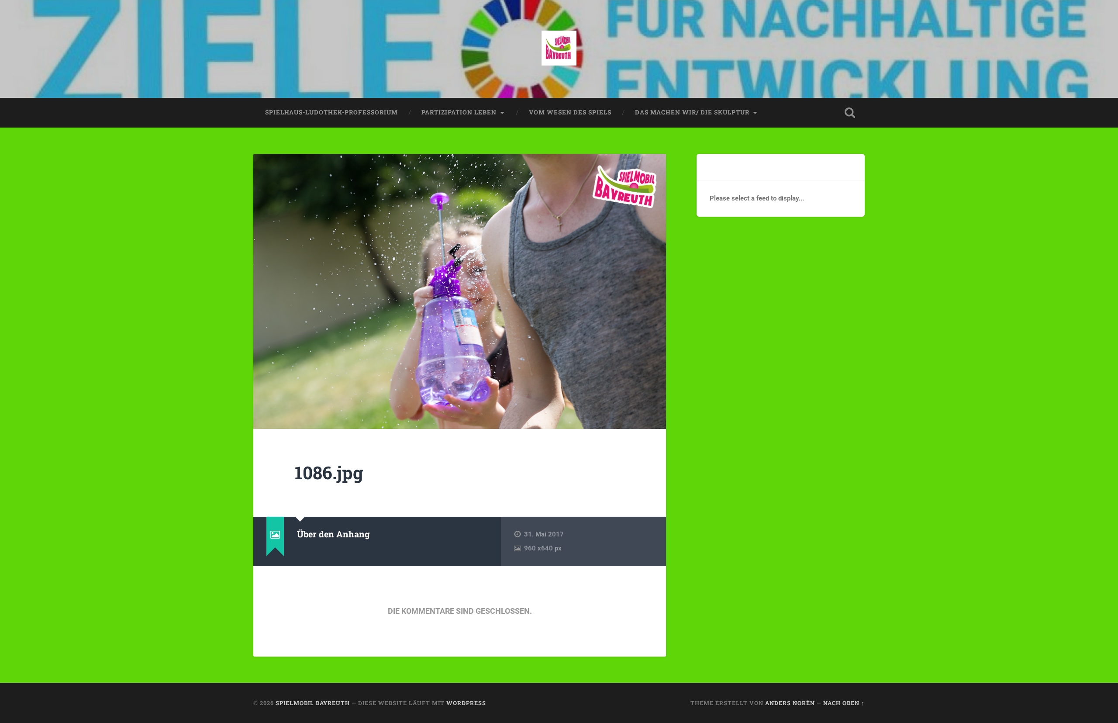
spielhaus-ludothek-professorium (331, 112)
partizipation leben (459, 112)
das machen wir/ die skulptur (692, 112)
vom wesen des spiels (570, 112)
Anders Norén (790, 702)
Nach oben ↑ (844, 702)
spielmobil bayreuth (313, 702)
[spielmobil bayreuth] (559, 49)
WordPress (466, 702)
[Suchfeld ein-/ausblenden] (850, 113)
